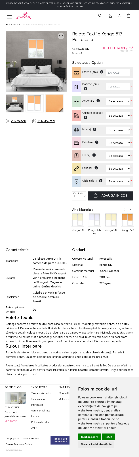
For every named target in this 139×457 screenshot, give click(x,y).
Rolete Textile (13, 24)
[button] (110, 16)
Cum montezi (46, 121)
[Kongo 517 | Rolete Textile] (15, 103)
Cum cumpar (38, 399)
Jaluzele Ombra (68, 399)
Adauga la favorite (63, 38)
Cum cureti (12, 407)
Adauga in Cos (115, 196)
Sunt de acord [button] (89, 436)
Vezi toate (11, 421)
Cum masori (18, 121)
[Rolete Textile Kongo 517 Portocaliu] (36, 61)
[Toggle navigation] (9, 16)
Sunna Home (66, 393)
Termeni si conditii (41, 393)
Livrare (35, 416)
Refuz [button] (108, 436)
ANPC (34, 428)
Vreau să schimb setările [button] (96, 444)
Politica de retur (40, 422)
